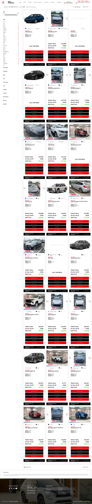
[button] (44, 18)
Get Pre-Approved (34, 54)
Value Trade (34, 57)
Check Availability (34, 116)
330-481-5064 (83, 1)
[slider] (4, 15)
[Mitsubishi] (3, 2)
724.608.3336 (40, 64)
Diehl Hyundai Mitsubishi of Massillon (29, 64)
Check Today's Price (34, 51)
